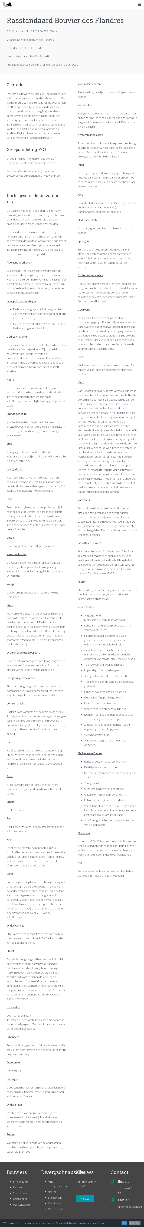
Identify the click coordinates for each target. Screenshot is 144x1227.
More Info (134, 1223)
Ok (124, 1223)
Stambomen (20, 1193)
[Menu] (139, 4)
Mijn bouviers (20, 1181)
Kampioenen (20, 1198)
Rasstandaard (21, 1204)
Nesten (17, 1187)
